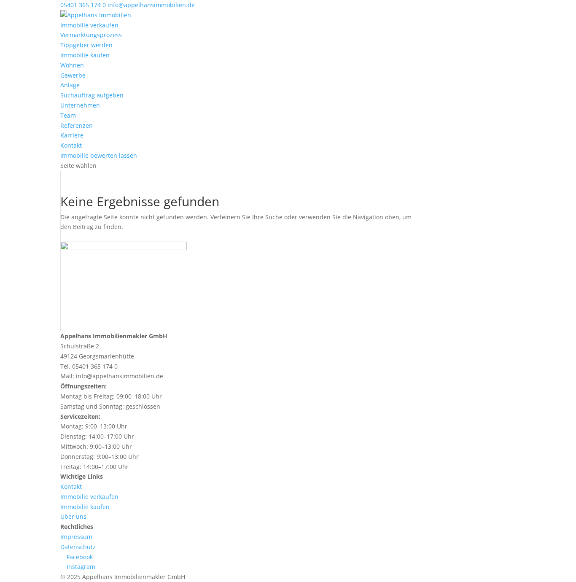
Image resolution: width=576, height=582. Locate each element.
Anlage (70, 85)
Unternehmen (80, 105)
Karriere (71, 135)
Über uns (73, 516)
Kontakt (71, 145)
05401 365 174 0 (83, 5)
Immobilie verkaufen (89, 25)
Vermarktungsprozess (91, 35)
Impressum (76, 537)
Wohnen (72, 65)
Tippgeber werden (86, 45)
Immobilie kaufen (85, 55)
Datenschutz (78, 547)
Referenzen (76, 125)
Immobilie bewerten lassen (98, 155)
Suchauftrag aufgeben (92, 95)
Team (68, 115)
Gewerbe (73, 75)
